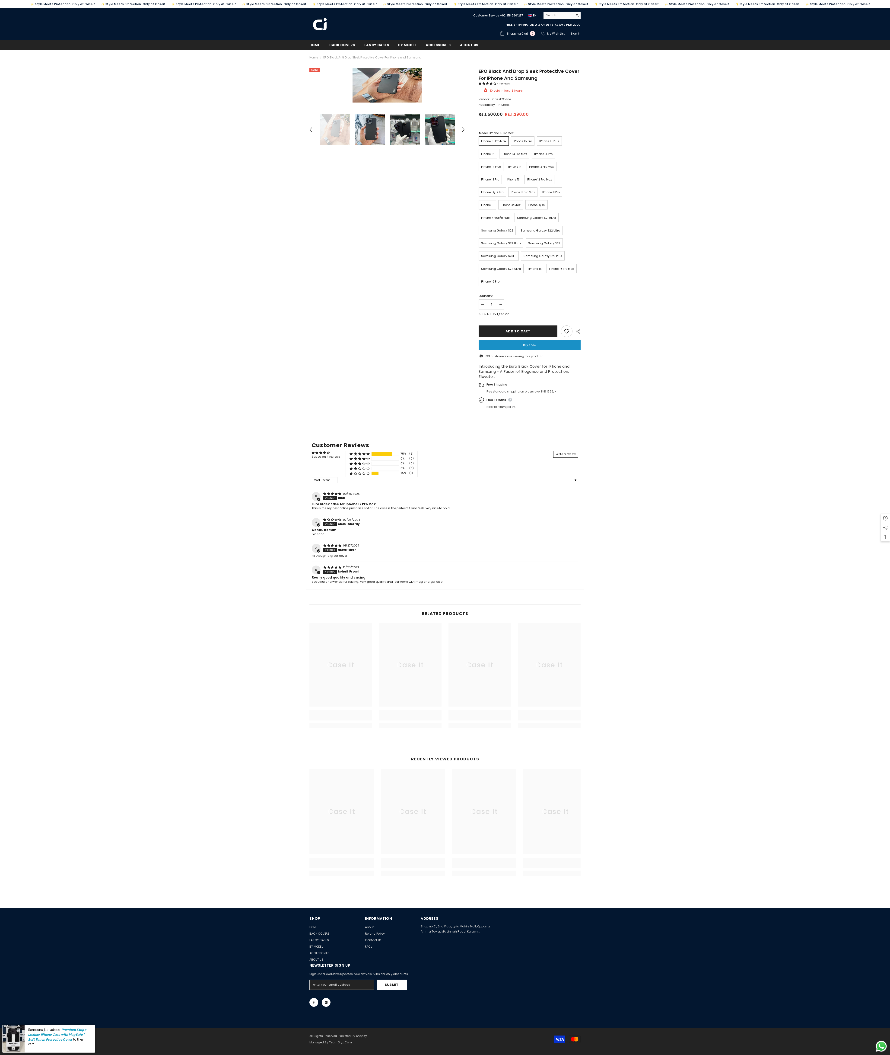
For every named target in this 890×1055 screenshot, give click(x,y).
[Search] (562, 15)
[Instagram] (326, 1002)
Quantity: (486, 296)
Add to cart (518, 331)
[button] (488, 83)
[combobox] (558, 15)
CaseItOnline (501, 99)
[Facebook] (313, 1002)
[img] (332, 494)
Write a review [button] (566, 454)
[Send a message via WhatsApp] (881, 1046)
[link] (340, 717)
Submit (392, 984)
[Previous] (310, 129)
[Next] (463, 129)
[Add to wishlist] (566, 331)
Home (313, 57)
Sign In (575, 33)
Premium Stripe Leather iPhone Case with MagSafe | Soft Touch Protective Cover (57, 1041)
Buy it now (529, 345)
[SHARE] (576, 331)
